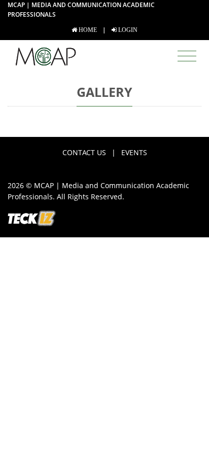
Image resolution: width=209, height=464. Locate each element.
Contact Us (84, 152)
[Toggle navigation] (186, 56)
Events (134, 152)
